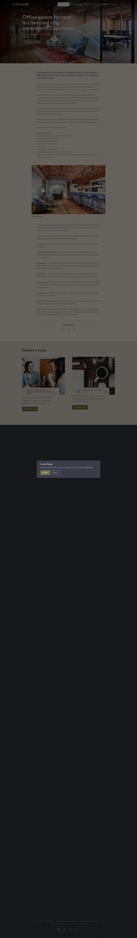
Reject (55, 472)
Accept (45, 472)
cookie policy (88, 467)
